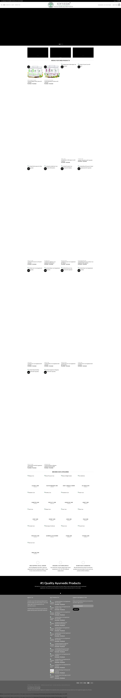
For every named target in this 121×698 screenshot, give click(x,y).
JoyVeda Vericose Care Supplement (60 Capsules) (68, 364)
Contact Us (17, 4)
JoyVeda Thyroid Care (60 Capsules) (85, 160)
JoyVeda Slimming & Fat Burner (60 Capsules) (51, 82)
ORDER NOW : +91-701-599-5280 (104, 4)
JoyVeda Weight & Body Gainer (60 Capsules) (35, 82)
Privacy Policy (37, 685)
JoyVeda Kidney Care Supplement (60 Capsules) (51, 364)
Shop (12, 4)
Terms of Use (30, 685)
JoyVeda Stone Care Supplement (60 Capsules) (85, 364)
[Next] (117, 27)
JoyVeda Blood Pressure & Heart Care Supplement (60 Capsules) (85, 262)
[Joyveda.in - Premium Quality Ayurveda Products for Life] (60, 5)
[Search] (1, 5)
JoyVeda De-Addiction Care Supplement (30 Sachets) (50, 262)
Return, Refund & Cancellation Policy (61, 685)
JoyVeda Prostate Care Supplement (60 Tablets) (68, 262)
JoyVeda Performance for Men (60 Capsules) (34, 262)
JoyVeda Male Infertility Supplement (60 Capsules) (35, 466)
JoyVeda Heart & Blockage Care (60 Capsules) (68, 160)
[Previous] (4, 27)
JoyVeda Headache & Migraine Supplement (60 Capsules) (50, 466)
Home (4, 4)
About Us (8, 4)
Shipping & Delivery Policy (46, 685)
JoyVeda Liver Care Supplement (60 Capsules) (35, 364)
